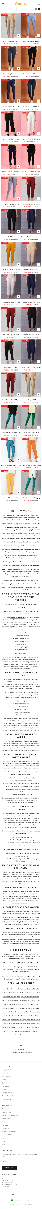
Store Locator (6, 1122)
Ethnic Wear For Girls (9, 996)
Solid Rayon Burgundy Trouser (11, 335)
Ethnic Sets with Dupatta (9, 1076)
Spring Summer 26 (8, 1093)
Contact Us (5, 1128)
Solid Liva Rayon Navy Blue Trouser (31, 302)
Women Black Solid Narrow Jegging (31, 74)
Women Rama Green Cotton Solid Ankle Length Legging (11, 433)
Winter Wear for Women (17, 1031)
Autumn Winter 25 (7, 1096)
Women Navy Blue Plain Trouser (31, 237)
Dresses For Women (12, 1000)
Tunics (4, 1089)
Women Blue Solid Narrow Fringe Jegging (11, 107)
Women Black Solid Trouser (10, 139)
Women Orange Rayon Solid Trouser (31, 465)
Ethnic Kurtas (7, 993)
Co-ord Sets (6, 1083)
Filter (8, 9)
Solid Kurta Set (21, 1027)
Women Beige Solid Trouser (10, 41)
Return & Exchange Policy (10, 1115)
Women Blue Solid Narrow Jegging (31, 41)
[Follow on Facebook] (3, 1194)
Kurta (18, 996)
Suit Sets (23, 993)
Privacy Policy (6, 1118)
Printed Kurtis (6, 1019)
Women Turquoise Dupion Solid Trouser (11, 465)
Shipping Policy (6, 1112)
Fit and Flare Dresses (22, 1004)
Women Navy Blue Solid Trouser (31, 367)
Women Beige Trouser (31, 269)
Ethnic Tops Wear (21, 989)
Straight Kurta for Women (11, 1023)
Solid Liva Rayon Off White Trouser (11, 302)
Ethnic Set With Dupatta (15, 1008)
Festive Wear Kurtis (33, 1016)
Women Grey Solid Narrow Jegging (11, 74)
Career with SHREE (8, 1135)
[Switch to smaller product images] (39, 9)
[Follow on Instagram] (8, 1194)
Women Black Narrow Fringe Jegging (31, 172)
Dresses (4, 1080)
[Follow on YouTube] (13, 1194)
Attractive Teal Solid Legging (31, 498)
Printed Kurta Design (17, 1019)
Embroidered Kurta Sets (27, 1023)
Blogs (3, 1141)
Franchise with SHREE (9, 1131)
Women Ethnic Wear (8, 989)
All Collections (6, 1099)
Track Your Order (7, 1109)
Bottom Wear (6, 1086)
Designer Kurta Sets (15, 1012)
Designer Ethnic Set (33, 993)
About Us (5, 1125)
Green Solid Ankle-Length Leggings (31, 433)
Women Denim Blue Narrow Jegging (11, 172)
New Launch (23, 1035)
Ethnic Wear (15, 993)
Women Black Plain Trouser (11, 237)
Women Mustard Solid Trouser (10, 269)
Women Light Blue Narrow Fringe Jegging (11, 204)
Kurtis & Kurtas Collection (28, 1000)
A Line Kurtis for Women (32, 1019)
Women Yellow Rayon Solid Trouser (11, 498)
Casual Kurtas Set (26, 996)
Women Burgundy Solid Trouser (11, 400)
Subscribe (9, 1167)
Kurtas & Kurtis (6, 1070)
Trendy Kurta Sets (29, 1008)
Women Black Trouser (11, 367)
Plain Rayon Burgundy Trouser (31, 204)
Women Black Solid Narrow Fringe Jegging (31, 107)
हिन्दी (27, 1200)
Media (4, 1138)
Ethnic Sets (5, 1073)
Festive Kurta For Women (18, 1016)
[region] (21, 1049)
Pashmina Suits (30, 1031)
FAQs (3, 1144)
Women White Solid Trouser (31, 139)
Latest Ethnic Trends (28, 1012)
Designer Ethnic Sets (33, 989)
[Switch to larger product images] (36, 9)
